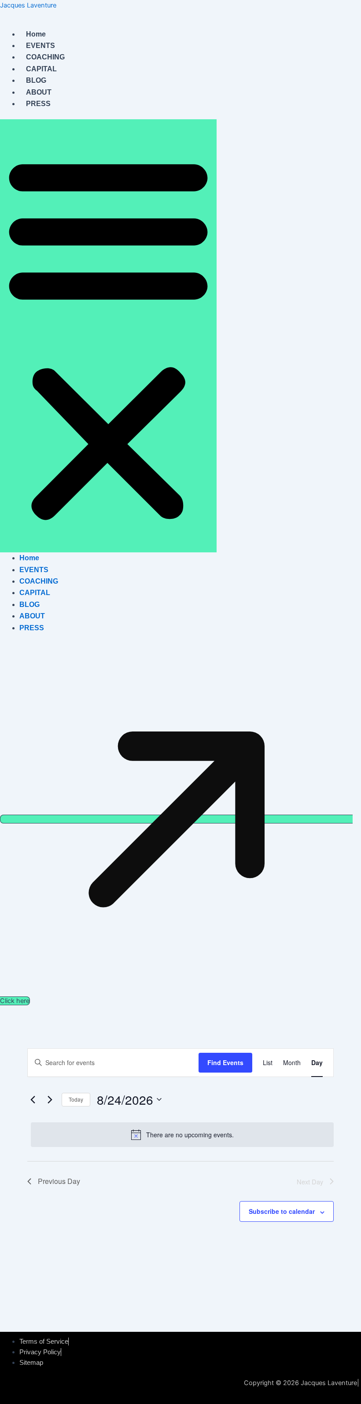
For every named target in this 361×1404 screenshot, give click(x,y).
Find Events (225, 1062)
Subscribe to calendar (282, 1211)
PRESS (38, 103)
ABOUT (39, 92)
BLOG (36, 80)
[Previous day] (32, 1099)
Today (76, 1099)
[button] (108, 335)
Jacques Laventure (28, 5)
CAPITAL (41, 69)
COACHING (45, 57)
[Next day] (49, 1099)
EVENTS (40, 45)
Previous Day (59, 1181)
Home (36, 34)
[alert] (182, 1134)
